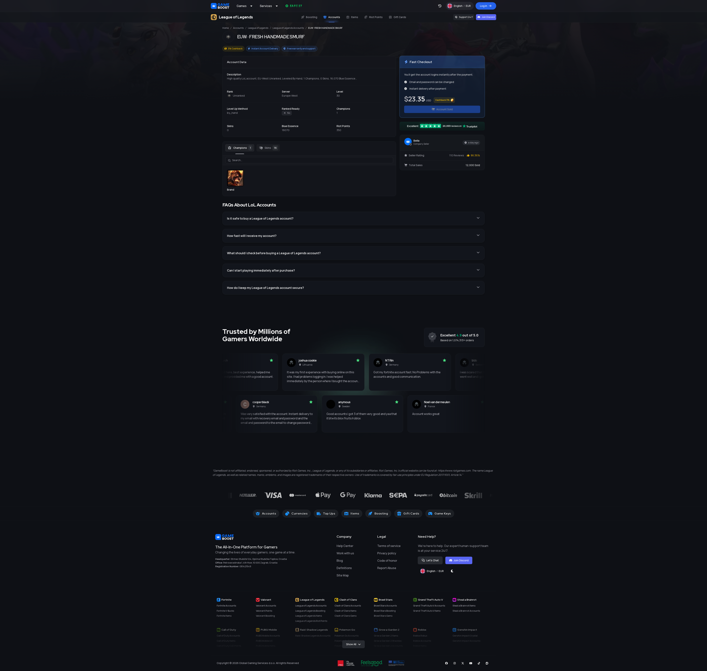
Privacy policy (386, 553)
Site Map (343, 575)
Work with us (345, 553)
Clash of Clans (348, 599)
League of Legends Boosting (310, 610)
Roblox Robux (420, 635)
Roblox (422, 629)
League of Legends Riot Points (311, 621)
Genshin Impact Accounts (466, 640)
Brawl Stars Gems (383, 615)
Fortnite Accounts (226, 605)
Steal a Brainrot (466, 599)
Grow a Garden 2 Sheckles (388, 640)
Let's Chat (432, 560)
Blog (340, 561)
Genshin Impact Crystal (465, 635)
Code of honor (387, 561)
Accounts (238, 28)
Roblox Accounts (422, 640)
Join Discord (488, 17)
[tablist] (309, 148)
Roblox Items (419, 645)
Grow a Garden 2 (389, 629)
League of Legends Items (308, 615)
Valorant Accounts (266, 605)
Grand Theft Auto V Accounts (429, 605)
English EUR (464, 6)
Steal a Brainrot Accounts (466, 610)
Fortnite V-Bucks (225, 610)
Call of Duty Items (226, 640)
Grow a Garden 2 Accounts (388, 645)
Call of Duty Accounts (228, 635)
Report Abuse (386, 568)
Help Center (345, 546)
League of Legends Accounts (288, 28)
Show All (351, 644)
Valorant (266, 599)
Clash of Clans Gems (345, 615)
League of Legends (258, 28)
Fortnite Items (224, 615)
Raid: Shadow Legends (314, 629)
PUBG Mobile (269, 629)
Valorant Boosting (265, 615)
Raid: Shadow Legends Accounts (312, 635)
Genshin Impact (467, 629)
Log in (483, 6)
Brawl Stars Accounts (385, 605)
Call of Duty (228, 629)
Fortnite (226, 599)
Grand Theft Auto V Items (426, 610)
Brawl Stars (386, 599)
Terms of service (389, 546)
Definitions (344, 568)
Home (225, 28)
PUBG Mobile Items (265, 645)
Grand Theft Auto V (430, 599)
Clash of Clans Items (345, 610)
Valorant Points (264, 610)
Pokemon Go (347, 629)
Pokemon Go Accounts (346, 635)
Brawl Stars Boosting (385, 610)
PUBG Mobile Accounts (268, 635)
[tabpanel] (309, 173)
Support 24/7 (466, 17)
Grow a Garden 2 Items (386, 635)
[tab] (240, 148)
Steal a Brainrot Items (464, 605)
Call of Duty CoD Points (229, 645)
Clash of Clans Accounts (348, 605)
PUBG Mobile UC (264, 640)
